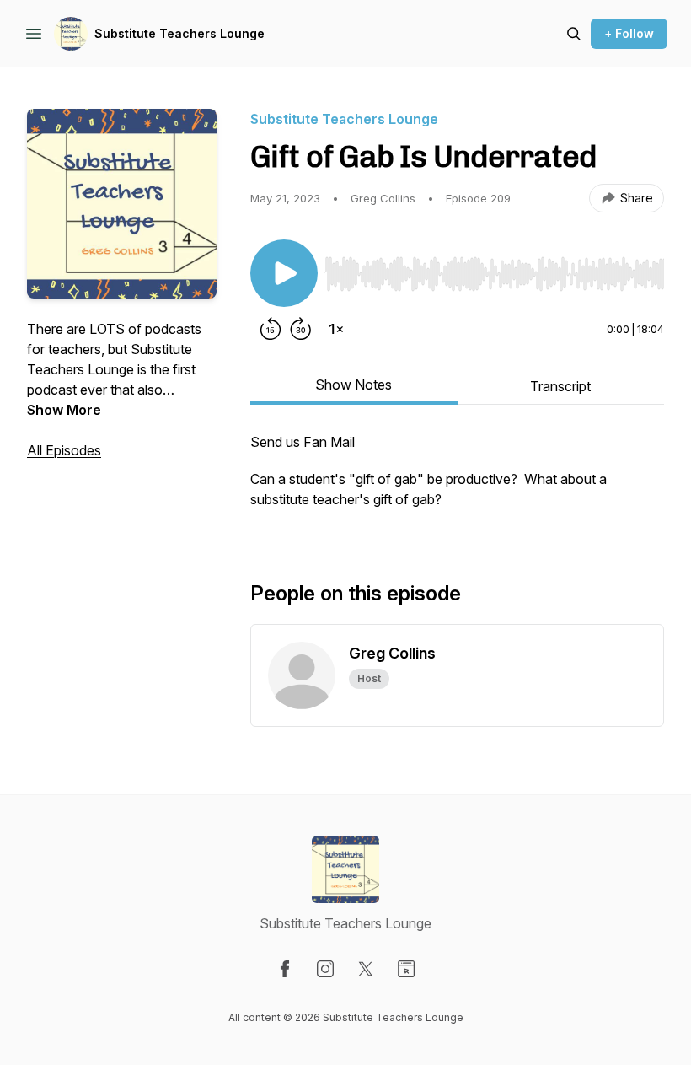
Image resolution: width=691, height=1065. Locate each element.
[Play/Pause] (284, 273)
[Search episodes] (574, 34)
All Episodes (64, 450)
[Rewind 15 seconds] (270, 329)
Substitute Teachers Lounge (179, 33)
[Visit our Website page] (406, 968)
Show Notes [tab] (353, 384)
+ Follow (629, 33)
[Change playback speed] (336, 329)
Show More (64, 409)
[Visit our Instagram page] (325, 968)
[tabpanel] (457, 479)
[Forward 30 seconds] (301, 329)
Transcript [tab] (560, 386)
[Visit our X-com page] (365, 968)
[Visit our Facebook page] (284, 968)
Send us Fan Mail (302, 441)
